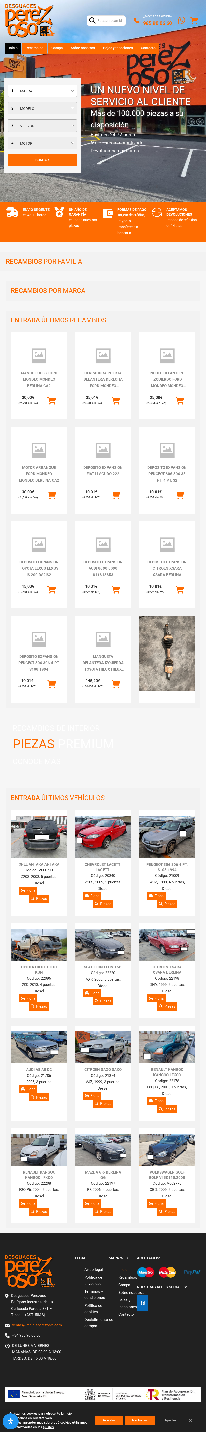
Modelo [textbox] (27, 109)
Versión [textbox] (27, 126)
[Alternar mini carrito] (194, 20)
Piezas (41, 898)
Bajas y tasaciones (118, 48)
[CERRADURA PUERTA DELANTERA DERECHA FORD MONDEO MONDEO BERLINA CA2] (103, 356)
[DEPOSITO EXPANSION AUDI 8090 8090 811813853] (103, 545)
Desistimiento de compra (98, 1322)
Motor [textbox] (26, 143)
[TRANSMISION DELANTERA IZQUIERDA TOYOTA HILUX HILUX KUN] (167, 653)
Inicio (13, 48)
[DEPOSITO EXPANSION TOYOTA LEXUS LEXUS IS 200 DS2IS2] (39, 545)
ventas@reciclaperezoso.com (37, 1325)
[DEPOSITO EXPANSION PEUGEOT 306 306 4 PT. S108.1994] (39, 639)
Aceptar (108, 1420)
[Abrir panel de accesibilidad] (11, 1421)
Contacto (148, 48)
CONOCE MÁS (37, 761)
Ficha (30, 890)
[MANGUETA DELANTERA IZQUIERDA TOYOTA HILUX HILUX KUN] (103, 639)
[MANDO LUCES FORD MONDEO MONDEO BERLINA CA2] (39, 356)
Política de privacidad (93, 1280)
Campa (57, 48)
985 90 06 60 (157, 23)
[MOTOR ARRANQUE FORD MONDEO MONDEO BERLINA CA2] (39, 450)
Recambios (34, 48)
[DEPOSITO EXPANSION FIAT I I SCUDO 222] (103, 450)
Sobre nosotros (83, 48)
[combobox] (42, 91)
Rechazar (139, 1420)
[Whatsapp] (182, 20)
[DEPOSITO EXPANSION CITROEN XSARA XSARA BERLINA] (167, 545)
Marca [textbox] (26, 91)
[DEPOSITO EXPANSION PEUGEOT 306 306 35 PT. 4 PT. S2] (167, 450)
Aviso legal (93, 1269)
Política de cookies (93, 1308)
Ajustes (170, 1420)
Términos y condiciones (94, 1294)
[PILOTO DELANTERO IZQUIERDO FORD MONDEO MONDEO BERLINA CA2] (167, 356)
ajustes (48, 1427)
